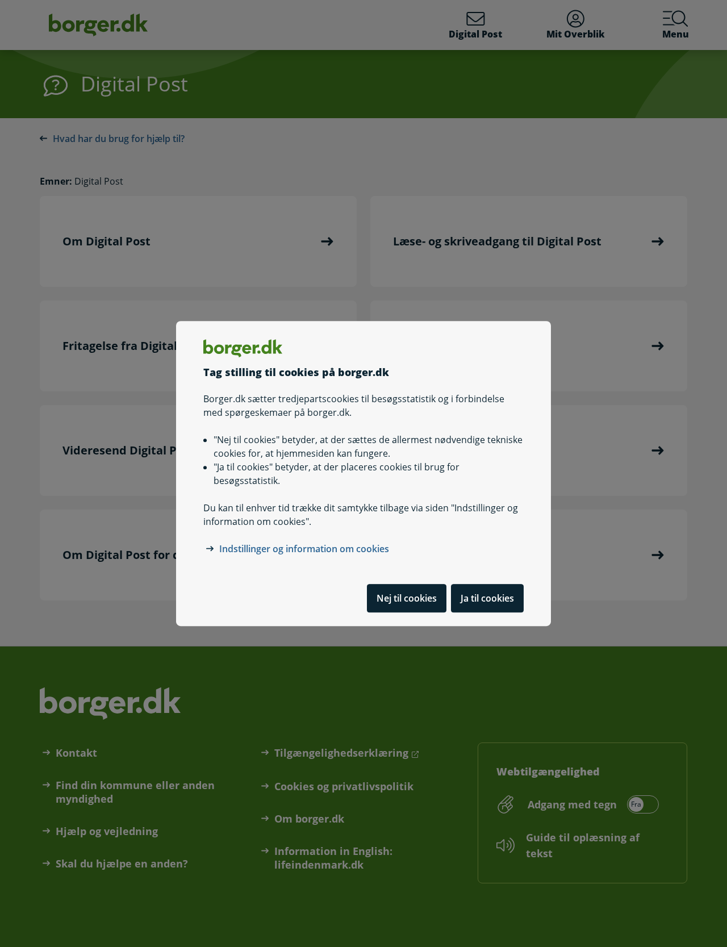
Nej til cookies (407, 598)
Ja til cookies (487, 598)
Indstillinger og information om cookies (304, 549)
